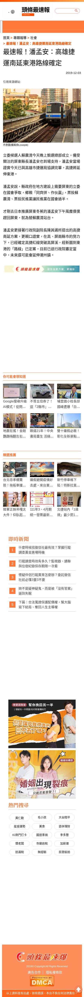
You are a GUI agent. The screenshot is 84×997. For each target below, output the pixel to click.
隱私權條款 (54, 972)
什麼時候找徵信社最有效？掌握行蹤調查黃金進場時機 (45, 550)
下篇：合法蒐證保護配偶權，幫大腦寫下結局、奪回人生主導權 (45, 604)
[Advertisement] (42, 327)
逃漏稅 (19, 852)
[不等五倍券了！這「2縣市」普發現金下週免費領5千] (42, 391)
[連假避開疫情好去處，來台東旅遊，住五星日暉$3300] (42, 469)
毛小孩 (42, 817)
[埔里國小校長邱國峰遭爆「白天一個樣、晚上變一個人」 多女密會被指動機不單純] (69, 391)
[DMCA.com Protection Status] (42, 980)
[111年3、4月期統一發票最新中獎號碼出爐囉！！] (42, 499)
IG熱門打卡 (19, 834)
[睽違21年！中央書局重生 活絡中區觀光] (42, 420)
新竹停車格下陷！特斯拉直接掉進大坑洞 (68, 485)
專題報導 (20, 38)
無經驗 (42, 852)
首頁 (6, 38)
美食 (42, 826)
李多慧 (64, 834)
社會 (33, 38)
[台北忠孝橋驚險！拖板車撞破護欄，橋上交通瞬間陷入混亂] (15, 469)
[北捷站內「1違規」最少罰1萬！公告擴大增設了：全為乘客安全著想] (69, 499)
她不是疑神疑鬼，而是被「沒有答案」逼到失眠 (45, 591)
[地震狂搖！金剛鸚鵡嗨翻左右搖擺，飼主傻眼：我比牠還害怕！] (15, 420)
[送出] (76, 10)
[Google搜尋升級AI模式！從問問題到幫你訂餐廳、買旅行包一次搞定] (15, 391)
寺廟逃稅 (42, 843)
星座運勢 (19, 826)
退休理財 (64, 826)
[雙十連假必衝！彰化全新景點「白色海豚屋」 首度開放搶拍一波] (69, 420)
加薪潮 (64, 843)
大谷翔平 (64, 817)
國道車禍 (42, 834)
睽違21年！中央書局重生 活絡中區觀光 (42, 436)
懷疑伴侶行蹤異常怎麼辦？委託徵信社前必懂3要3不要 (45, 577)
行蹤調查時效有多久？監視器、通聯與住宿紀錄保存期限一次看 (45, 563)
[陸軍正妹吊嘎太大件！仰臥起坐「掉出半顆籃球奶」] (15, 499)
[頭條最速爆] (27, 11)
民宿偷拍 (64, 852)
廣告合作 (34, 972)
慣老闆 (19, 843)
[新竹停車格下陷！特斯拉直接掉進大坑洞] (69, 469)
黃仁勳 (19, 818)
